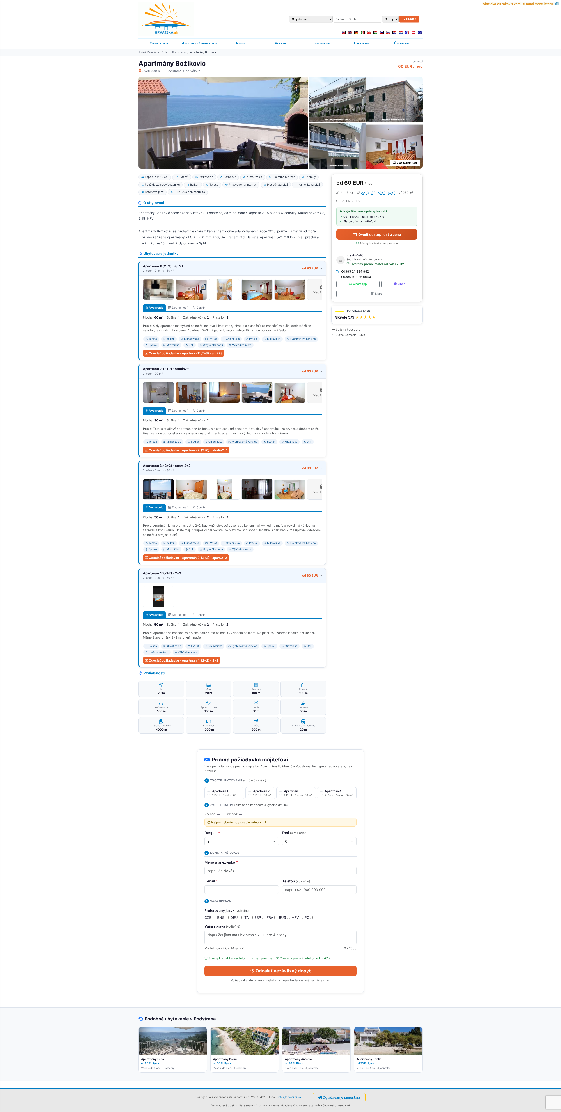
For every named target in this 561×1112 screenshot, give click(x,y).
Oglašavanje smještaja (341, 1097)
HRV (296, 917)
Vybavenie (156, 307)
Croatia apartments (267, 1105)
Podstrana (179, 52)
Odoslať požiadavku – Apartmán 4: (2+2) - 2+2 (183, 660)
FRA (270, 917)
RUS (283, 917)
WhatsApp (360, 284)
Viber (401, 284)
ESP (258, 917)
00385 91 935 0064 (356, 277)
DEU (234, 917)
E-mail (211, 881)
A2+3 (365, 193)
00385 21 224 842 (355, 271)
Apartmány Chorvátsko (199, 43)
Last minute (321, 43)
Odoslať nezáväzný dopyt (283, 971)
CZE (208, 917)
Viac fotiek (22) (407, 163)
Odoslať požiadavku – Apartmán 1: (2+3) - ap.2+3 (185, 353)
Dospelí (212, 832)
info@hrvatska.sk (289, 1097)
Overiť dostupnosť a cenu (379, 234)
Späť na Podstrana (348, 329)
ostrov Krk (344, 1105)
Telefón (296, 881)
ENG (221, 917)
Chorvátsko (159, 43)
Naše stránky (247, 1105)
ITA (246, 917)
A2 (373, 193)
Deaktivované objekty (224, 1105)
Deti (294, 832)
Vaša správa (222, 926)
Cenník (201, 307)
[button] (377, 315)
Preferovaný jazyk (227, 910)
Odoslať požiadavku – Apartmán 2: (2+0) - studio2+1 (188, 450)
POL (308, 917)
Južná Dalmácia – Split (153, 52)
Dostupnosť (180, 307)
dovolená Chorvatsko (294, 1105)
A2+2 (381, 193)
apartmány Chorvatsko (322, 1105)
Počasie (280, 43)
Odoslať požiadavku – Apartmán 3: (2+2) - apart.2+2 (188, 558)
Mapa (378, 293)
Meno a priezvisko (221, 862)
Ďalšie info (402, 43)
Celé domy (361, 43)
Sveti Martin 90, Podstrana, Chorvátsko (171, 71)
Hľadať (410, 19)
